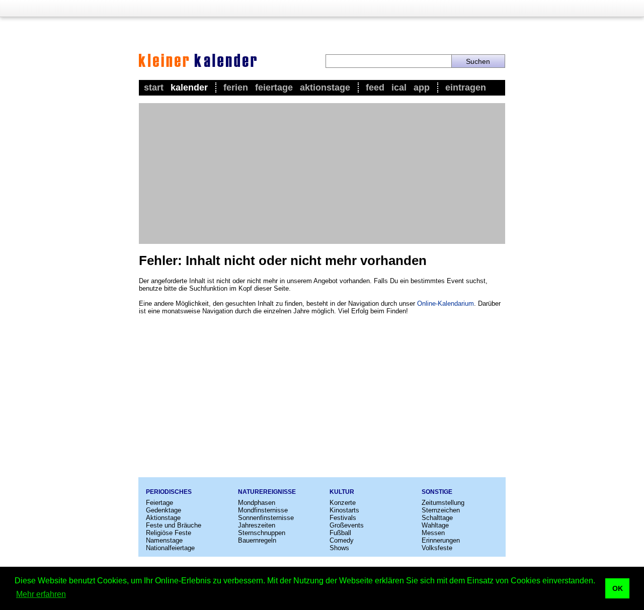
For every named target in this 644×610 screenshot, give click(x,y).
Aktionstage (325, 87)
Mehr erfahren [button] (41, 594)
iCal (399, 87)
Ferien (235, 87)
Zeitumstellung (443, 502)
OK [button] (617, 588)
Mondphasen (256, 502)
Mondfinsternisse (263, 510)
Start (154, 87)
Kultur (342, 491)
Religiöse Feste (168, 533)
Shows (339, 548)
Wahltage (435, 525)
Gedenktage (163, 510)
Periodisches (169, 491)
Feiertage (274, 87)
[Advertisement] (322, 173)
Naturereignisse (267, 491)
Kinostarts (344, 510)
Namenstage (164, 540)
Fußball (340, 533)
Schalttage (437, 517)
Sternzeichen (441, 510)
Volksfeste (437, 548)
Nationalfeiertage (170, 548)
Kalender (189, 87)
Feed (375, 87)
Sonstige (437, 491)
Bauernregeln (257, 540)
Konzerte (343, 502)
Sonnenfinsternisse (266, 517)
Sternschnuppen (261, 533)
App (422, 87)
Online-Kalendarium (445, 303)
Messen (433, 533)
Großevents (347, 525)
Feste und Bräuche (173, 525)
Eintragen (465, 87)
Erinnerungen (441, 540)
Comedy (342, 540)
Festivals (343, 517)
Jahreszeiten (256, 525)
